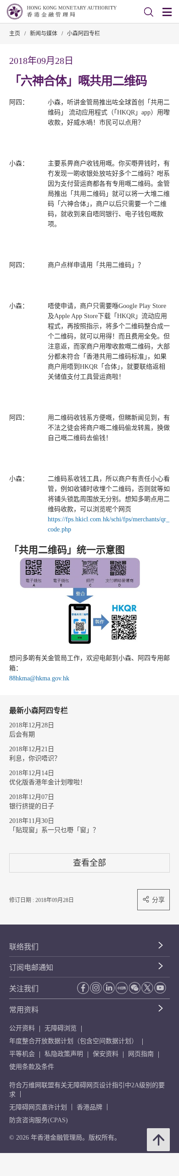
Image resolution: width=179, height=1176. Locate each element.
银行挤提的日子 (31, 806)
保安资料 (105, 1053)
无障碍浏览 (61, 1028)
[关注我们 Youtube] (160, 987)
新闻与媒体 (43, 33)
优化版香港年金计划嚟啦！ (47, 782)
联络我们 (24, 947)
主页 (14, 33)
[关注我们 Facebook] (83, 987)
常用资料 (24, 1010)
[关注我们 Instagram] (96, 987)
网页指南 (141, 1053)
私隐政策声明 (64, 1053)
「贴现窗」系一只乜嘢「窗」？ (54, 830)
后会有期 (22, 734)
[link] (149, 12)
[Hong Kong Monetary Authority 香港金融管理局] (62, 11)
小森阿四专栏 (83, 33)
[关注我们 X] (147, 987)
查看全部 (89, 863)
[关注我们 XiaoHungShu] (122, 988)
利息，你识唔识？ (35, 758)
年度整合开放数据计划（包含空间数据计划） (73, 1041)
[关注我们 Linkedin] (109, 987)
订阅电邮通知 (31, 967)
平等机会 (22, 1053)
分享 (158, 899)
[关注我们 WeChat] (134, 987)
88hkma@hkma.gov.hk (39, 678)
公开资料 (22, 1028)
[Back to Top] (158, 1139)
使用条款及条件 (31, 1066)
